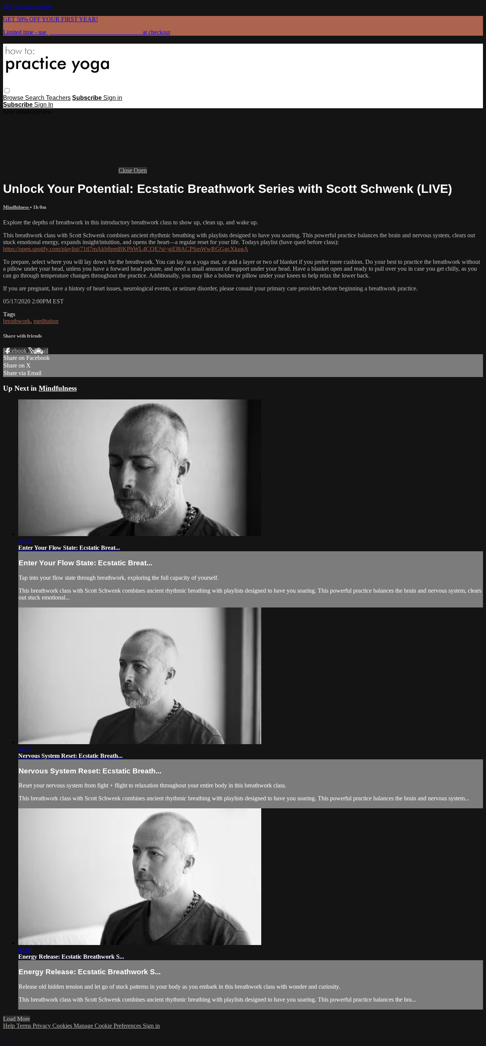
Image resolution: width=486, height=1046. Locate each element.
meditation (45, 321)
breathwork (16, 321)
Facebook (15, 350)
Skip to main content (27, 6)
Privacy (42, 1025)
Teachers (58, 98)
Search (35, 98)
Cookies (63, 1025)
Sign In (43, 104)
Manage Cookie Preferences (108, 1025)
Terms (24, 1025)
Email (41, 350)
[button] (7, 90)
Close (126, 170)
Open (140, 170)
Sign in (112, 98)
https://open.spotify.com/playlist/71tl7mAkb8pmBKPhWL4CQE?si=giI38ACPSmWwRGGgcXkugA (125, 249)
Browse (14, 98)
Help (9, 1025)
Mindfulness (16, 207)
